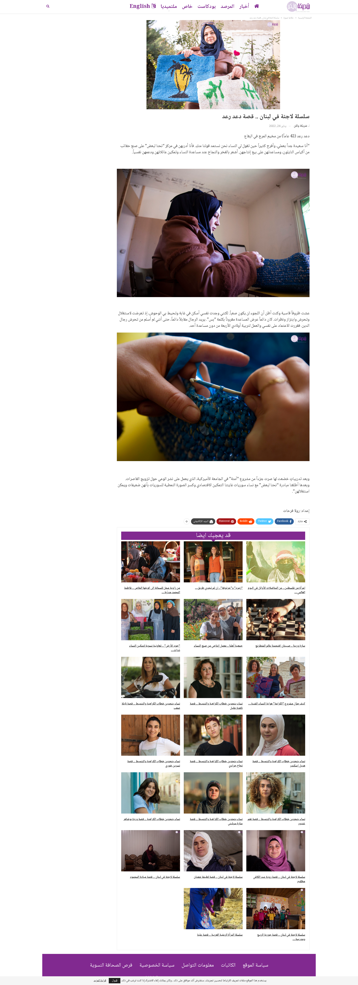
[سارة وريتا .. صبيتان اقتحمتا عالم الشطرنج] (275, 619)
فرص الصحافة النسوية (111, 965)
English (140, 6)
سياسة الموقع (255, 965)
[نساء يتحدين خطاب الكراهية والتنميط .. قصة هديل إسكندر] (275, 735)
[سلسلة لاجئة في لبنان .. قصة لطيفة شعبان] (213, 850)
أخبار (244, 6)
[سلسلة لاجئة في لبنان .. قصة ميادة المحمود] (150, 850)
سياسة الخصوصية (156, 965)
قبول (114, 980)
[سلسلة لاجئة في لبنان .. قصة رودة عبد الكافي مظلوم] (275, 850)
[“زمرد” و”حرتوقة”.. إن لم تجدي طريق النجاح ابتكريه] (213, 562)
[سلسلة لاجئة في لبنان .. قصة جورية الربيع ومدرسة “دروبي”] (275, 908)
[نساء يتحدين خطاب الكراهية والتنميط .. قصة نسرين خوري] (150, 735)
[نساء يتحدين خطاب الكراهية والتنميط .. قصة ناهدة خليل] (213, 677)
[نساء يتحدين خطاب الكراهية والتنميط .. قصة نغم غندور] (275, 793)
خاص (187, 6)
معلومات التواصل (197, 965)
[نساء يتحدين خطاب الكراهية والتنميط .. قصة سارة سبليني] (213, 793)
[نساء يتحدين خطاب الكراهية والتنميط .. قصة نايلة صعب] (150, 677)
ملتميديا (169, 6)
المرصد (228, 6)
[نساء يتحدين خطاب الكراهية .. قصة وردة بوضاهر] (150, 793)
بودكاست (206, 6)
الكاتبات (228, 965)
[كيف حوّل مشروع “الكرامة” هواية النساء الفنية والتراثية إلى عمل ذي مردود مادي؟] (275, 677)
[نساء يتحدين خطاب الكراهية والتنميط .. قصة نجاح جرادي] (213, 735)
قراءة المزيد (100, 980)
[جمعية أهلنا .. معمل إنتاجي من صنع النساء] (213, 619)
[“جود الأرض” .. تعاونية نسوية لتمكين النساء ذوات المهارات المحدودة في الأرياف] (150, 619)
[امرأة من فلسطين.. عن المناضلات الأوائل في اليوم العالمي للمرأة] (275, 562)
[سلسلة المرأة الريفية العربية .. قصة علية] (213, 908)
